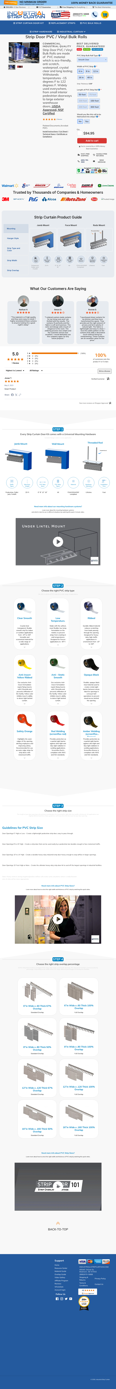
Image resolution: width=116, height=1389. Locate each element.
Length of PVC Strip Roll (87, 90)
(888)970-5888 (81, 14)
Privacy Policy (100, 1278)
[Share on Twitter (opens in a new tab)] (16, 395)
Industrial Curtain (71, 31)
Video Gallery (60, 1277)
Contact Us (99, 1284)
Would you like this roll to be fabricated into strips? (89, 115)
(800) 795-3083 (85, 161)
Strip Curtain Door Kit (30, 23)
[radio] (58, 353)
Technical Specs (49, 134)
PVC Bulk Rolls (92, 23)
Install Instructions (50, 131)
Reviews (58, 1284)
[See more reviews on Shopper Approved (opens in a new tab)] (20, 395)
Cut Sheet (63, 131)
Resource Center (61, 1268)
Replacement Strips (63, 23)
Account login (60, 1290)
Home (57, 1265)
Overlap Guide (60, 1274)
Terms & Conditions (83, 1284)
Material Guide (60, 1271)
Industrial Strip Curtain (103, 1379)
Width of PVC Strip (85, 66)
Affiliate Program (61, 1281)
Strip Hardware (42, 31)
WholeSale (59, 1287)
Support (59, 1260)
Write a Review (104, 371)
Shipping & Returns (83, 1278)
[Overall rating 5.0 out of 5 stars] (49, 120)
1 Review (59, 119)
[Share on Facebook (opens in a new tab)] (12, 395)
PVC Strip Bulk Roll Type (87, 55)
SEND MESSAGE (101, 161)
